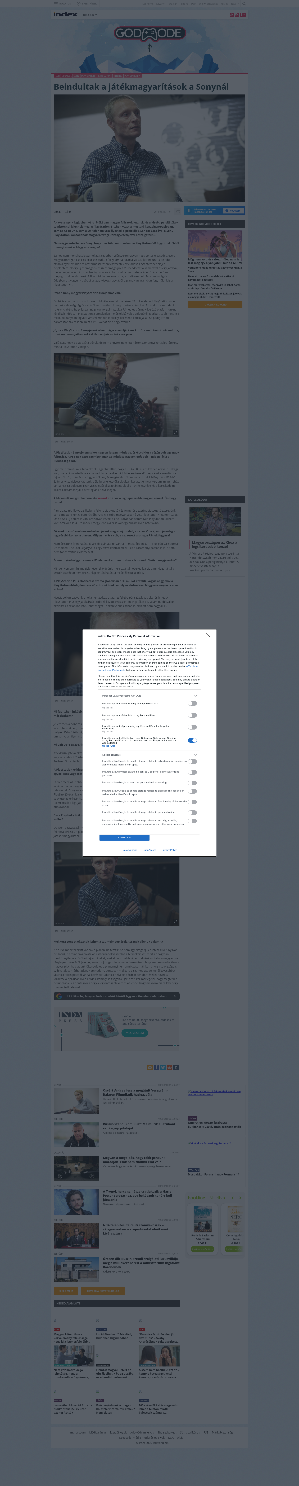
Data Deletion (130, 850)
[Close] (209, 636)
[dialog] (149, 743)
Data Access (149, 850)
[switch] (192, 703)
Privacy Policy (169, 850)
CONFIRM (124, 837)
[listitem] (149, 696)
